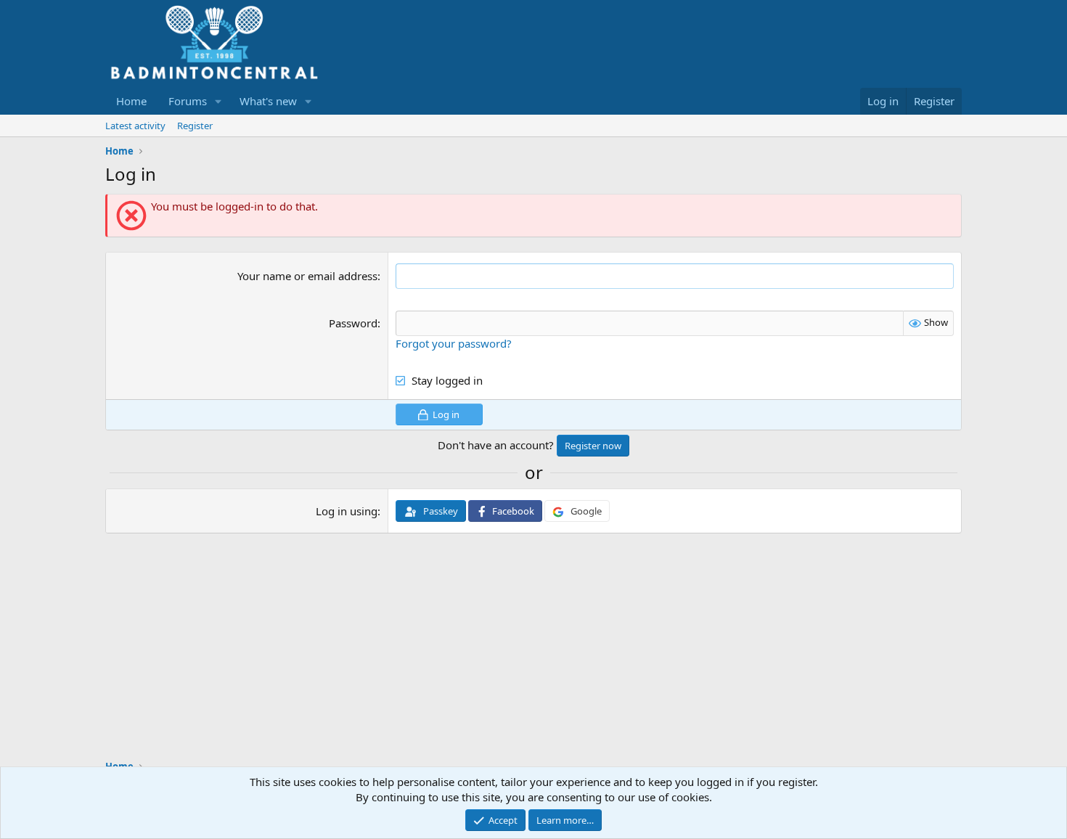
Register (195, 125)
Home (131, 101)
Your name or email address (307, 276)
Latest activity (135, 125)
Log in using (346, 511)
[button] (218, 101)
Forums (187, 101)
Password (353, 323)
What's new (268, 101)
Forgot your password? (454, 343)
